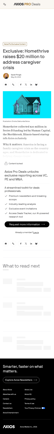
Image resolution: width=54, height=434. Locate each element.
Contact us (7, 403)
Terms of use (29, 403)
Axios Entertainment (11, 413)
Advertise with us (9, 394)
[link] (5, 84)
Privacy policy (30, 399)
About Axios (7, 389)
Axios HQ (28, 394)
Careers (6, 399)
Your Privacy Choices (33, 408)
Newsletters (7, 408)
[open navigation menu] (4, 4)
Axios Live (28, 389)
